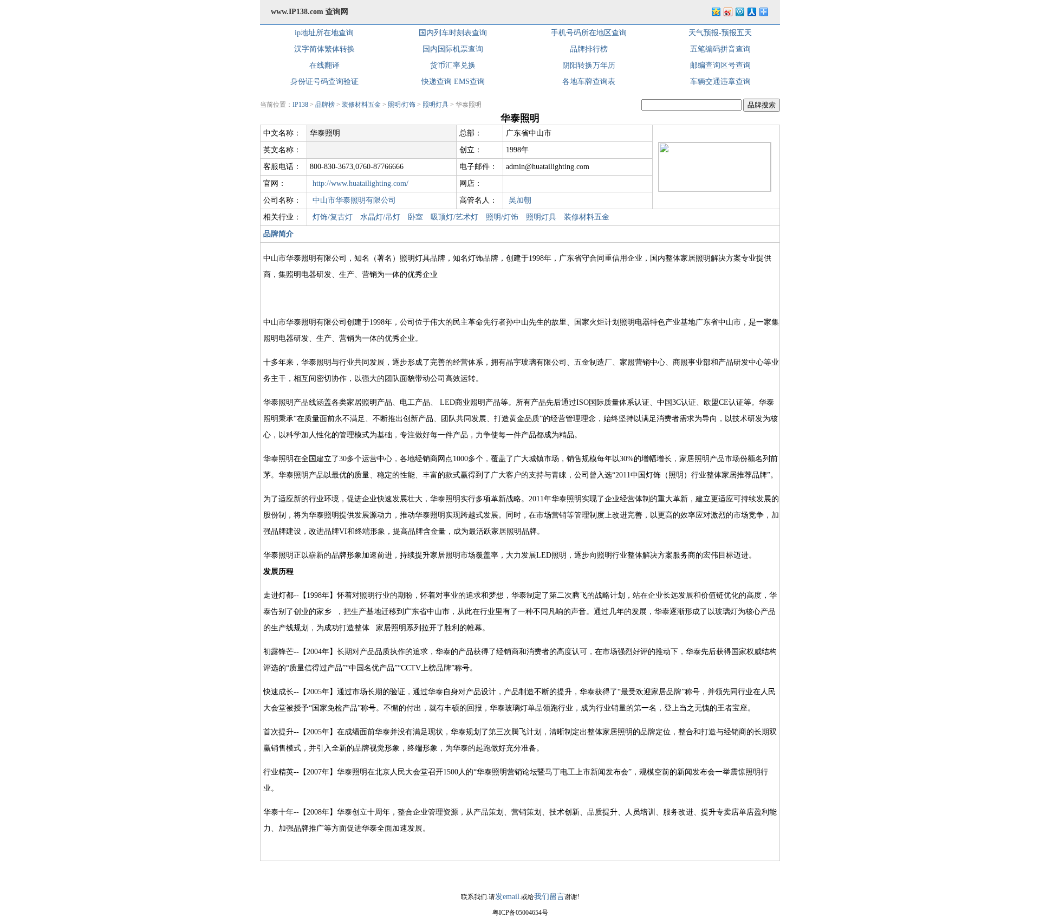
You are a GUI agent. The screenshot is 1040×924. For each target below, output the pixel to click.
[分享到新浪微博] (727, 11)
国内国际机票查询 (452, 49)
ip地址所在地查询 (324, 33)
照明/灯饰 (401, 104)
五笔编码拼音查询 (720, 49)
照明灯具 (435, 104)
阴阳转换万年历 (588, 65)
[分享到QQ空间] (716, 11)
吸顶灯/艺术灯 (454, 217)
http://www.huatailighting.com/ (360, 183)
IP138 (300, 104)
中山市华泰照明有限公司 (354, 200)
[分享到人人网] (751, 11)
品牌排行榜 (589, 49)
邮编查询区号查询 (720, 65)
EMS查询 (469, 81)
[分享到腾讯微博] (739, 11)
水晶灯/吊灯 (380, 217)
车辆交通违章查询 (720, 81)
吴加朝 (520, 200)
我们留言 (549, 897)
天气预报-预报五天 (720, 33)
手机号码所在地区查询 (589, 33)
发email (507, 897)
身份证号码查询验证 (324, 81)
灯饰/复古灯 (333, 217)
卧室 (415, 217)
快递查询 (436, 81)
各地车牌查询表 (588, 81)
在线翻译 (324, 65)
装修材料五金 (361, 104)
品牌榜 (325, 104)
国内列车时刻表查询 (453, 33)
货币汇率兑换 (453, 65)
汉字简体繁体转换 (324, 49)
